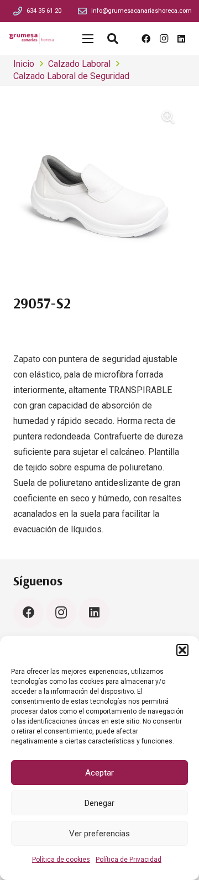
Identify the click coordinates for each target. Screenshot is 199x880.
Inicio (23, 64)
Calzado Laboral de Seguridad (71, 76)
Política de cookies (61, 859)
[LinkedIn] (181, 39)
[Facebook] (146, 39)
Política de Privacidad (128, 859)
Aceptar (99, 773)
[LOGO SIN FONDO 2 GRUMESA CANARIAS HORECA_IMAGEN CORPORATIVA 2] (31, 38)
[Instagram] (163, 39)
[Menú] (88, 39)
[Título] (18, 11)
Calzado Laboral (79, 64)
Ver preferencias (99, 834)
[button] (182, 650)
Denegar (99, 803)
